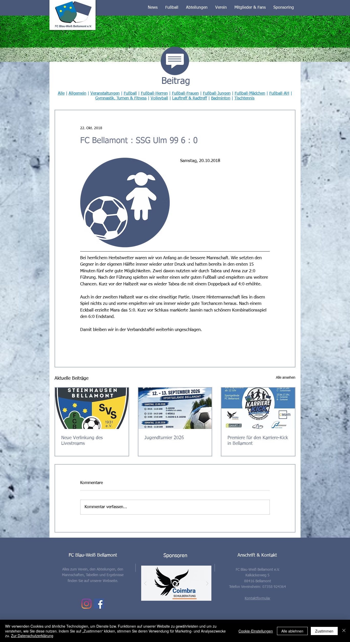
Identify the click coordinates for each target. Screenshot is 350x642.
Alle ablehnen (292, 631)
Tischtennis (244, 98)
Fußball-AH (279, 94)
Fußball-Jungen (217, 94)
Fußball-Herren (154, 94)
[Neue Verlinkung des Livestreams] (92, 408)
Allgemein (77, 94)
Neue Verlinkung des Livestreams (82, 441)
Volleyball (159, 98)
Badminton (220, 98)
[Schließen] (344, 631)
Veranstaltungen (105, 94)
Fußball (130, 94)
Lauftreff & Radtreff (189, 98)
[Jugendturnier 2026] (175, 408)
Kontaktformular (257, 598)
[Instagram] (86, 604)
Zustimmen (324, 631)
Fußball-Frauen (185, 94)
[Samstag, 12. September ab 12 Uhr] (258, 408)
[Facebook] (99, 604)
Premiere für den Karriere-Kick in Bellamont (258, 441)
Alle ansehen (285, 377)
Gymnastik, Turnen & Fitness (121, 98)
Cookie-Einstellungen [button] (256, 631)
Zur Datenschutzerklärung (32, 635)
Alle (61, 94)
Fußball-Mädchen (250, 94)
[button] (152, 7)
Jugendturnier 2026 (164, 438)
